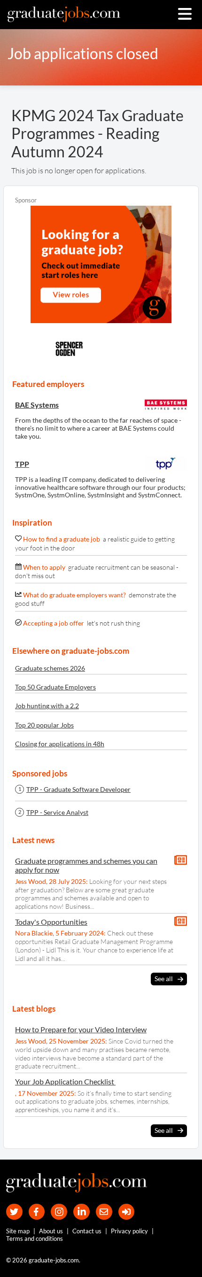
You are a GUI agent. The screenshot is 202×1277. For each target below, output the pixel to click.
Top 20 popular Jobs (44, 725)
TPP (22, 463)
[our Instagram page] (59, 1212)
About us (51, 1231)
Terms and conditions (34, 1238)
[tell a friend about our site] (104, 1212)
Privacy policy (129, 1231)
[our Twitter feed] (14, 1212)
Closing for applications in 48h (59, 744)
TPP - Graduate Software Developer (78, 789)
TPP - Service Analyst (57, 812)
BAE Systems (37, 404)
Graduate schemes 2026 (50, 668)
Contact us (86, 1231)
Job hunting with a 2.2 (47, 706)
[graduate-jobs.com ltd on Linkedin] (81, 1212)
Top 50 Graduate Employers (55, 687)
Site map (18, 1231)
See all (164, 979)
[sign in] (126, 1212)
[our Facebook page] (37, 1212)
